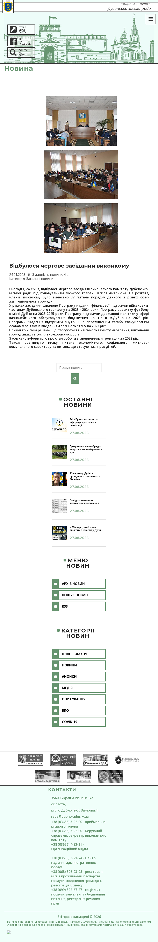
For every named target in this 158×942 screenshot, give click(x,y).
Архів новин (73, 583)
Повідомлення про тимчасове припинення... (85, 501)
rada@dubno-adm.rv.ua (70, 816)
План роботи (74, 654)
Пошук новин (75, 595)
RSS (65, 606)
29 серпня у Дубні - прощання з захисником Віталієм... (85, 476)
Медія (67, 688)
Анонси (69, 676)
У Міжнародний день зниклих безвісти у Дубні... (86, 528)
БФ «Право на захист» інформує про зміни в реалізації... (84, 422)
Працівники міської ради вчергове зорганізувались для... (86, 449)
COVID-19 (69, 722)
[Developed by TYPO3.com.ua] (79, 932)
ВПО (65, 710)
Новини (69, 665)
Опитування (73, 699)
